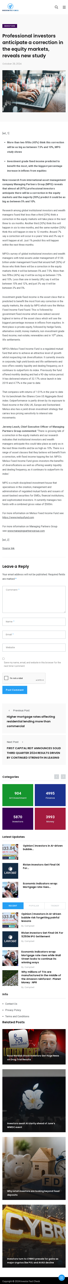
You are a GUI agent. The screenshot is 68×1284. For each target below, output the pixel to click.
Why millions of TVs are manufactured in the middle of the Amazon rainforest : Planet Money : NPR (41, 977)
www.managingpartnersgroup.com (26, 530)
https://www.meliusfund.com (18, 517)
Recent (13, 906)
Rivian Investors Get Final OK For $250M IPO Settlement (42, 934)
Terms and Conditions (17, 1016)
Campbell (29, 926)
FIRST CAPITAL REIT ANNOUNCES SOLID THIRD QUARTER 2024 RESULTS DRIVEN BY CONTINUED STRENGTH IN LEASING (34, 753)
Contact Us (11, 1003)
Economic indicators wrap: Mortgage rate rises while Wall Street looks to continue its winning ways (41, 957)
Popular (34, 906)
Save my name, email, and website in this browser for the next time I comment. (32, 664)
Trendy (55, 906)
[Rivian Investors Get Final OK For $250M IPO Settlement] (10, 871)
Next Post (13, 742)
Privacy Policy (13, 1010)
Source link (8, 548)
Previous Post (21, 710)
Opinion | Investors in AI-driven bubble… (43, 847)
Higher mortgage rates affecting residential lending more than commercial (31, 721)
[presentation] (56, 776)
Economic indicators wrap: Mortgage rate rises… (40, 885)
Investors (9, 26)
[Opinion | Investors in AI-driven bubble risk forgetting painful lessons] (10, 852)
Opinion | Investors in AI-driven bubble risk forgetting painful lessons (41, 917)
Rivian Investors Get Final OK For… (41, 866)
